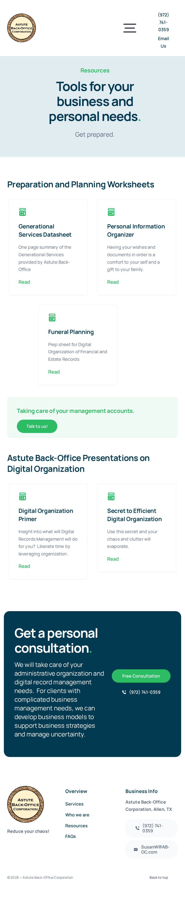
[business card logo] (21, 16)
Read (24, 282)
